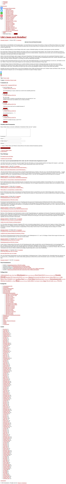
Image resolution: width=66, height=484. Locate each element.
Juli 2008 (5, 470)
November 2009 (6, 451)
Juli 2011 (5, 428)
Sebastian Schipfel (4, 40)
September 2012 (6, 412)
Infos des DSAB (6, 291)
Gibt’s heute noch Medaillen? (13, 37)
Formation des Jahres (7, 31)
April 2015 (5, 376)
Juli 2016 (5, 360)
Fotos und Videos (6, 290)
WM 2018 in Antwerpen (11, 16)
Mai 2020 (5, 340)
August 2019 (5, 345)
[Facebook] (1, 8)
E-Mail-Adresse (4, 140)
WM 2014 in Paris (9, 22)
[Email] (1, 18)
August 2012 (5, 413)
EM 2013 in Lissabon (10, 23)
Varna (44, 281)
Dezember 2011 (6, 423)
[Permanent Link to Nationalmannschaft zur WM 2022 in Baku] (10, 197)
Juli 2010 (5, 442)
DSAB (3, 277)
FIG (12, 277)
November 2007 (6, 476)
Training (5, 322)
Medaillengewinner (39, 279)
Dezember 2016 (6, 358)
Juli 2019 (5, 346)
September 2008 (6, 468)
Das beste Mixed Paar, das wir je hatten (8, 253)
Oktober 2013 (6, 397)
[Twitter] (1, 10)
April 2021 (5, 339)
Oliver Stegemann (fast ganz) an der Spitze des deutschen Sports (14, 210)
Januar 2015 (5, 380)
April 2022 (5, 330)
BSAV (43, 275)
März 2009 (5, 461)
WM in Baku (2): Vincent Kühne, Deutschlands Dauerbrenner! (13, 179)
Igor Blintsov (43, 277)
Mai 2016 (5, 361)
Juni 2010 (5, 443)
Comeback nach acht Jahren (6, 158)
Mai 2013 (5, 403)
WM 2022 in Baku (9, 10)
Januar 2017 (5, 357)
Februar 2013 (6, 406)
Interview (48, 277)
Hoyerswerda (36, 277)
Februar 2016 (6, 365)
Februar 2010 (6, 448)
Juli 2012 (5, 414)
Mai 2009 (5, 458)
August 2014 (5, 385)
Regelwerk (5, 317)
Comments (5, 2)
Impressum (5, 1)
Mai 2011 (5, 431)
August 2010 (5, 441)
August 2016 (5, 359)
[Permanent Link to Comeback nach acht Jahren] (7, 156)
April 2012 (5, 418)
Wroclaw (59, 281)
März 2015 (5, 377)
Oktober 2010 (6, 439)
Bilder (4, 32)
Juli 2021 (5, 337)
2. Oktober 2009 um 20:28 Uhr (9, 110)
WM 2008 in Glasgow (10, 29)
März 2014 (5, 391)
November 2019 (6, 344)
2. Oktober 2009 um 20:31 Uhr (9, 104)
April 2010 (5, 446)
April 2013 (5, 404)
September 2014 (6, 384)
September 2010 (6, 440)
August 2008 (5, 469)
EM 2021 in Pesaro (10, 11)
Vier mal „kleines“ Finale (6, 150)
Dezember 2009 (6, 450)
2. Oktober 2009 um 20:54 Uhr (9, 95)
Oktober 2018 (6, 347)
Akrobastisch (5, 287)
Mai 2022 (5, 329)
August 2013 (5, 399)
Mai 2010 (5, 444)
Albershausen (21, 275)
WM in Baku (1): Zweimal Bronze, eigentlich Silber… (12, 189)
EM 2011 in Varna (9, 25)
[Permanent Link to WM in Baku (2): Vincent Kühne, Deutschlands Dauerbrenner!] (14, 177)
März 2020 (5, 342)
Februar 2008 (6, 475)
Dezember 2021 (6, 333)
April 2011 (5, 432)
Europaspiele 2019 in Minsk (11, 15)
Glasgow (30, 277)
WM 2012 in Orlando (10, 24)
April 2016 (5, 362)
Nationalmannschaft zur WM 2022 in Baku (9, 199)
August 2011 (5, 427)
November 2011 (6, 424)
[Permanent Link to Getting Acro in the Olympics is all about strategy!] (11, 219)
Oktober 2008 (6, 466)
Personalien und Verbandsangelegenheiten (11, 315)
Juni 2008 (5, 471)
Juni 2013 (5, 402)
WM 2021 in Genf (9, 12)
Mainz (33, 279)
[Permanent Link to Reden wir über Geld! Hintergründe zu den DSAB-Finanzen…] (14, 167)
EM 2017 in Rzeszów (10, 17)
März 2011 (5, 433)
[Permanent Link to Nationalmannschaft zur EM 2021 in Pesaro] (10, 240)
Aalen (10, 275)
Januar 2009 (5, 463)
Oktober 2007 (6, 477)
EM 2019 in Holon (9, 14)
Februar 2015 (6, 379)
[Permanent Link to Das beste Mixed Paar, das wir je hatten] (9, 251)
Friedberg (26, 277)
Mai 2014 (5, 389)
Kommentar (3, 136)
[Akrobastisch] (4, 6)
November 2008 (6, 465)
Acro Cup (14, 275)
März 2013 (5, 405)
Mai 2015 (5, 375)
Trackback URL (4, 85)
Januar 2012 (5, 421)
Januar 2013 (5, 407)
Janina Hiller (53, 277)
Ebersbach (8, 277)
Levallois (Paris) (20, 279)
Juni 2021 (5, 338)
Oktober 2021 (6, 335)
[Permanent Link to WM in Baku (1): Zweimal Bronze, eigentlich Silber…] (12, 187)
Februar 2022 (6, 332)
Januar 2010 (5, 449)
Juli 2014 (5, 387)
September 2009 (6, 454)
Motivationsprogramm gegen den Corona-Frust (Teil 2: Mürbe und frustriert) (28, 268)
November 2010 (6, 438)
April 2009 (5, 460)
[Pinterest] (1, 15)
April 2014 (5, 390)
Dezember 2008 (6, 464)
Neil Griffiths (63, 279)
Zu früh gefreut (4, 151)
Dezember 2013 (6, 395)
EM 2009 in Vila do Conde (11, 27)
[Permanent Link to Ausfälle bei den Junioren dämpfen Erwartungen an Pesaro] (13, 231)
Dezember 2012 (6, 409)
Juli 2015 (5, 373)
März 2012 (5, 419)
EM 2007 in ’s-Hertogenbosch (12, 30)
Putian (14, 280)
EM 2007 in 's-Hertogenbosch (12, 294)
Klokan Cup (58, 277)
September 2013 (6, 398)
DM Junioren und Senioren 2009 (50, 275)
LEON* (14, 279)
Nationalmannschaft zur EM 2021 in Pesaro (9, 242)
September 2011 (6, 426)
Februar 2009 (6, 462)
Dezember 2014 (6, 381)
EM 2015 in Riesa (9, 19)
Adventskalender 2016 (7, 286)
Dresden (58, 275)
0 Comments (17, 166)
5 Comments (18, 40)
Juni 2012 (5, 416)
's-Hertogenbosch (5, 275)
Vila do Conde (6, 78)
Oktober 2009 (6, 453)
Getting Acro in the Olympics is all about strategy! (11, 222)
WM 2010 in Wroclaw (10, 26)
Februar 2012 (6, 420)
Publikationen (6, 316)
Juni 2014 (5, 388)
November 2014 (6, 382)
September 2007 (6, 478)
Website (2, 143)
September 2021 (6, 336)
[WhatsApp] (1, 13)
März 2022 (5, 331)
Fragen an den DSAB (17, 277)
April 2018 (5, 348)
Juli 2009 (5, 456)
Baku (26, 275)
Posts (4, 3)
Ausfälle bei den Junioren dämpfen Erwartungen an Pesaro (12, 233)
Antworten (5, 92)
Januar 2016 (5, 366)
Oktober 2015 (6, 369)
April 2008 (5, 473)
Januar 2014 (5, 394)
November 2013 (6, 396)
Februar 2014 (6, 392)
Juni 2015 (5, 374)
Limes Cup (26, 279)
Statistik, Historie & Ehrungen (9, 320)
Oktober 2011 (6, 425)
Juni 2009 (5, 457)
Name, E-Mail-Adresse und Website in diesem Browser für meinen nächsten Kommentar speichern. (22, 145)
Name (2, 138)
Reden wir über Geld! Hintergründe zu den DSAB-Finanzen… (13, 169)
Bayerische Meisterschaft (31, 275)
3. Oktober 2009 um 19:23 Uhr (9, 88)
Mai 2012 (5, 417)
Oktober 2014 (6, 383)
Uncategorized (6, 324)
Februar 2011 (6, 434)
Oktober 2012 (6, 411)
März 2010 (5, 447)
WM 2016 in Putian (10, 18)
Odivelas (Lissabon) (6, 281)
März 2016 (5, 364)
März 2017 (5, 355)
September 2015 (6, 370)
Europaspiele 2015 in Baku (11, 21)
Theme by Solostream (22, 482)
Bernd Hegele (38, 275)
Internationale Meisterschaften (9, 8)
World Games (8, 9)
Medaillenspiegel (47, 279)
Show (4, 319)
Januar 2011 (5, 435)
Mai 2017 (5, 353)
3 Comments (18, 207)
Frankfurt (23, 277)
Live (29, 279)
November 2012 (6, 410)
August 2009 (5, 455)
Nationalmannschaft (55, 279)
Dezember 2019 (6, 343)
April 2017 (5, 354)
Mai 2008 (5, 472)
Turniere (5, 323)
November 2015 (6, 368)
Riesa (17, 281)
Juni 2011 (5, 429)
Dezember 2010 (6, 436)
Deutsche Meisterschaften (8, 288)
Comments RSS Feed (12, 85)
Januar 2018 (5, 350)
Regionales (5, 318)
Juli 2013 (5, 401)
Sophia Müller (31, 281)
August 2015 (5, 372)
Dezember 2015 (6, 367)
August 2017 (5, 352)
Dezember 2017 (6, 351)
